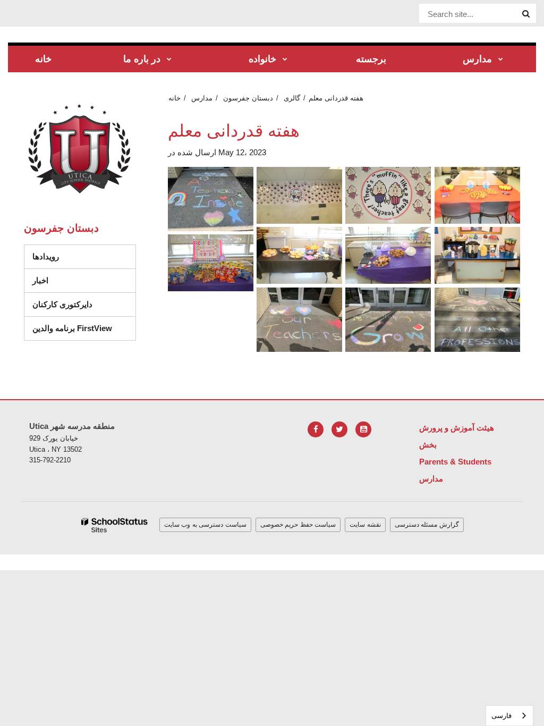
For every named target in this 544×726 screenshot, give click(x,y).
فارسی (501, 715)
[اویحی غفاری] (477, 320)
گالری (292, 98)
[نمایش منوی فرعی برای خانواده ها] (285, 60)
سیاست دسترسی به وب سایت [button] (205, 524)
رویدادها (45, 256)
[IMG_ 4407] (210, 262)
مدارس (201, 98)
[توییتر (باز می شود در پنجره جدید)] (339, 429)
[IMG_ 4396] (388, 255)
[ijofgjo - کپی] (210, 199)
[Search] (526, 13)
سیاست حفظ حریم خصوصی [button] (298, 524)
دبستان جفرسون (248, 98)
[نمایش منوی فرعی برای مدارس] (500, 60)
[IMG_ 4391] (388, 195)
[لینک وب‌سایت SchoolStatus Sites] (115, 525)
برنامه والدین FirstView (72, 328)
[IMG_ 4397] (477, 255)
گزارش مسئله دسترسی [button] (427, 524)
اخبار (40, 280)
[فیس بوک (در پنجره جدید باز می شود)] (316, 429)
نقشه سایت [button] (365, 524)
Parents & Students (455, 461)
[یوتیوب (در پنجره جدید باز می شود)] (363, 429)
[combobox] (509, 715)
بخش (428, 444)
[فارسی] (299, 320)
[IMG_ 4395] (299, 255)
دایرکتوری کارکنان (62, 304)
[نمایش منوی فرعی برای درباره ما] (169, 60)
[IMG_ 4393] (477, 195)
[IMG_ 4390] (299, 195)
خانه (174, 98)
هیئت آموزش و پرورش (456, 427)
